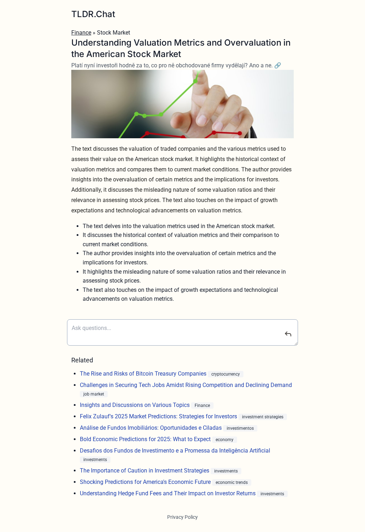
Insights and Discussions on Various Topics (135, 405)
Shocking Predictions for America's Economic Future (146, 482)
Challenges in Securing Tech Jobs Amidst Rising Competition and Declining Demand (186, 385)
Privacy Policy (182, 517)
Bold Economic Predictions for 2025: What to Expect (146, 439)
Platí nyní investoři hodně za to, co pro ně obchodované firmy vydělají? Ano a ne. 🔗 (176, 65)
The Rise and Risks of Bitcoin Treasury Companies (144, 373)
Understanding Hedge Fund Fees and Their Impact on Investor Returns (168, 493)
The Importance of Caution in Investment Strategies (145, 470)
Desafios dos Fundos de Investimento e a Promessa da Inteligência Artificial (175, 450)
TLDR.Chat (93, 14)
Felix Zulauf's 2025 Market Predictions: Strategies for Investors (159, 416)
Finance (81, 32)
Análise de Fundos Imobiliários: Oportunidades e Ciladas (151, 427)
